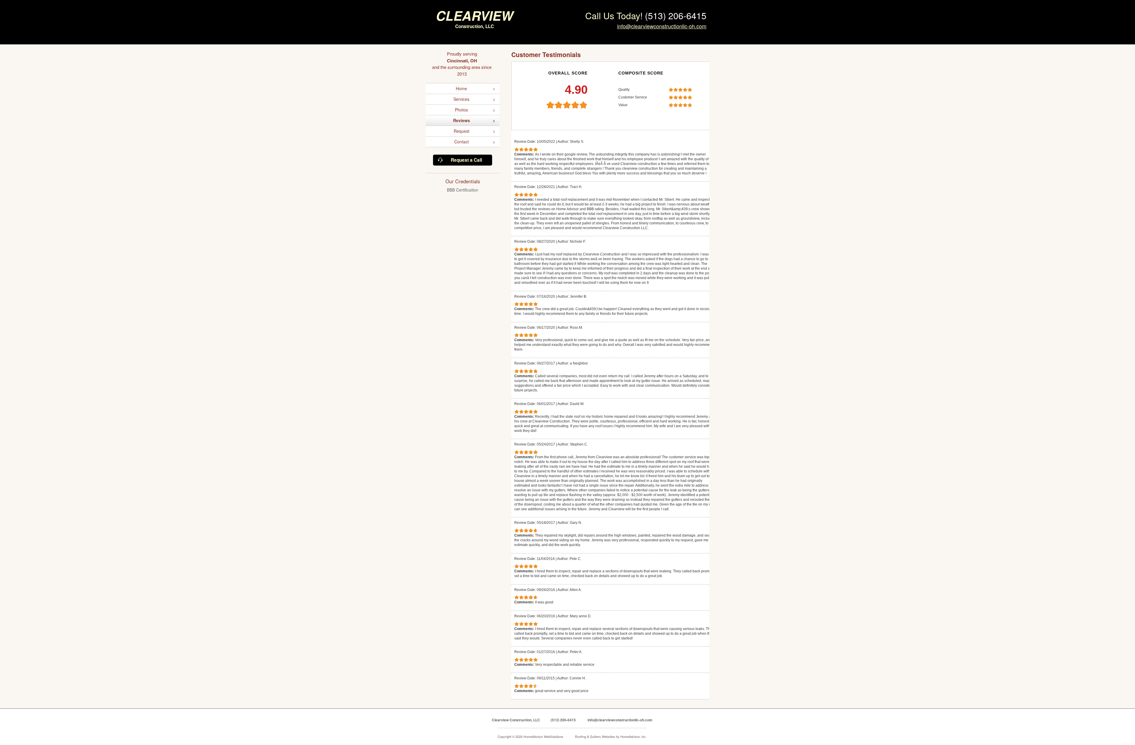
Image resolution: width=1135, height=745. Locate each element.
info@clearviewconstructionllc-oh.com (661, 26)
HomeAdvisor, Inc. (633, 736)
